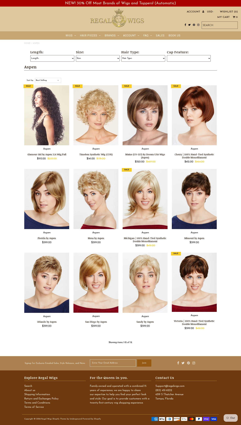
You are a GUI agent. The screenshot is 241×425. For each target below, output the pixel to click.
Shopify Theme (59, 419)
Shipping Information (37, 394)
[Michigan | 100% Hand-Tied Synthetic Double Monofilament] (145, 199)
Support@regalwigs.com (169, 386)
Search (28, 386)
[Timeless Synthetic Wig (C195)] (96, 115)
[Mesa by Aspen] (96, 199)
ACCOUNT (194, 11)
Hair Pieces (88, 35)
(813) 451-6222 (163, 390)
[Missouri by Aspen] (194, 199)
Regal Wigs (46, 419)
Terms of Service (34, 407)
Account (129, 35)
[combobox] (220, 25)
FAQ (146, 35)
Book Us (175, 35)
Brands (110, 35)
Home (27, 43)
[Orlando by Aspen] (46, 283)
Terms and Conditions (37, 403)
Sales (160, 35)
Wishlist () (229, 11)
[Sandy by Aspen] (145, 283)
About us (29, 390)
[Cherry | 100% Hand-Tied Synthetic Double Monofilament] (194, 115)
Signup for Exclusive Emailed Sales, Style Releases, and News (55, 363)
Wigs (69, 35)
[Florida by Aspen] (46, 199)
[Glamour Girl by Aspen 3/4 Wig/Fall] (46, 115)
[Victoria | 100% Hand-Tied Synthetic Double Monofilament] (194, 282)
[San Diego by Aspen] (96, 283)
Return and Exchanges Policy (41, 398)
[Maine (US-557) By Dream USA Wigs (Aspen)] (145, 115)
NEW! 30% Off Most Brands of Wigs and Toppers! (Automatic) (120, 3)
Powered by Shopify (92, 419)
